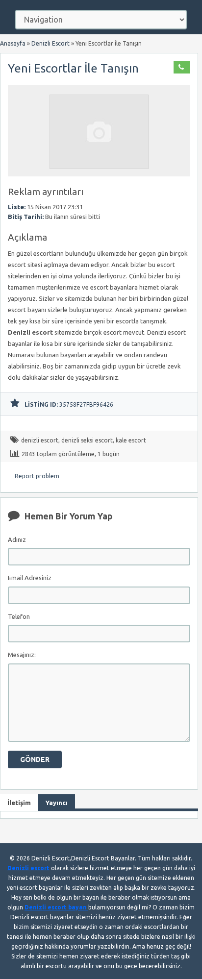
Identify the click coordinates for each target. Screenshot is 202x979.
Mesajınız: (22, 654)
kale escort (131, 440)
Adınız (17, 539)
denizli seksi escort (87, 440)
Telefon (19, 616)
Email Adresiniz (29, 577)
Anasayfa (12, 43)
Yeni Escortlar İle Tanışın (73, 68)
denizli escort (39, 440)
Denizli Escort (50, 43)
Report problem (37, 476)
